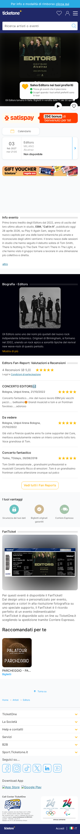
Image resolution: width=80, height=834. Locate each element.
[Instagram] (16, 768)
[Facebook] (6, 768)
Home (5, 700)
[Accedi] (67, 13)
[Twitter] (37, 768)
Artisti (16, 700)
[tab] (20, 131)
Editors (26, 700)
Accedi (60, 828)
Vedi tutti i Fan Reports (40, 485)
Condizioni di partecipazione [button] (26, 374)
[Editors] (75, 148)
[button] (40, 691)
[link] (49, 148)
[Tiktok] (27, 768)
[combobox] (36, 26)
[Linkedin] (47, 768)
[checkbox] (74, 106)
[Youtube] (57, 768)
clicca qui (62, 4)
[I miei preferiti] (59, 13)
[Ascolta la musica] (58, 106)
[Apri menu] (75, 13)
